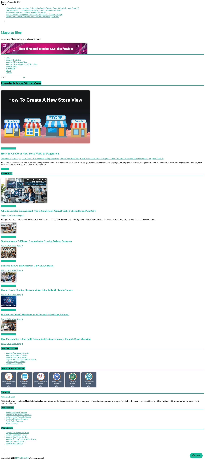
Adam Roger (18, 215)
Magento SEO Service (14, 364)
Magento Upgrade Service (15, 362)
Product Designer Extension (16, 413)
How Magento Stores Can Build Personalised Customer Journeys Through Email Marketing (46, 339)
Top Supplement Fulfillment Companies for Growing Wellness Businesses (33, 10)
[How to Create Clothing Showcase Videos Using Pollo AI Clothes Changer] (8, 282)
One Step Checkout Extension (17, 419)
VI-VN (8, 71)
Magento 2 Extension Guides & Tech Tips (21, 64)
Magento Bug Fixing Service (16, 357)
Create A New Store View (69, 159)
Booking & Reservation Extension (18, 415)
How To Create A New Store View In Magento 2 (30, 153)
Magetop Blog (11, 32)
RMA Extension (12, 423)
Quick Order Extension (14, 421)
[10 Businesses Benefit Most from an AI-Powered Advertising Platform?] (8, 306)
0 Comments (39, 159)
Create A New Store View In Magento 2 (95, 159)
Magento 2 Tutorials (13, 60)
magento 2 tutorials (156, 159)
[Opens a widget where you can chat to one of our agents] (196, 456)
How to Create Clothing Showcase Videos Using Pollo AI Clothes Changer (34, 15)
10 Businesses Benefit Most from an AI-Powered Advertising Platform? (32, 17)
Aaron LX (30, 159)
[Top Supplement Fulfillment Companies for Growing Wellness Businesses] (8, 233)
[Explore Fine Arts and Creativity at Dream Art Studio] (8, 257)
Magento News (11, 66)
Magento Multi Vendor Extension (18, 417)
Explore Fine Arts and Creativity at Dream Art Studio (26, 12)
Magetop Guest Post (8, 206)
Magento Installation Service (16, 355)
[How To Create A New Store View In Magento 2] (45, 146)
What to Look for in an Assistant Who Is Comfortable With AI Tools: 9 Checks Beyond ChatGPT (42, 8)
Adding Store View (51, 159)
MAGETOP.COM (8, 397)
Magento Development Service (17, 353)
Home (8, 58)
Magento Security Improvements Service (21, 359)
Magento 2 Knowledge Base (16, 62)
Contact (9, 73)
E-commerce (10, 68)
